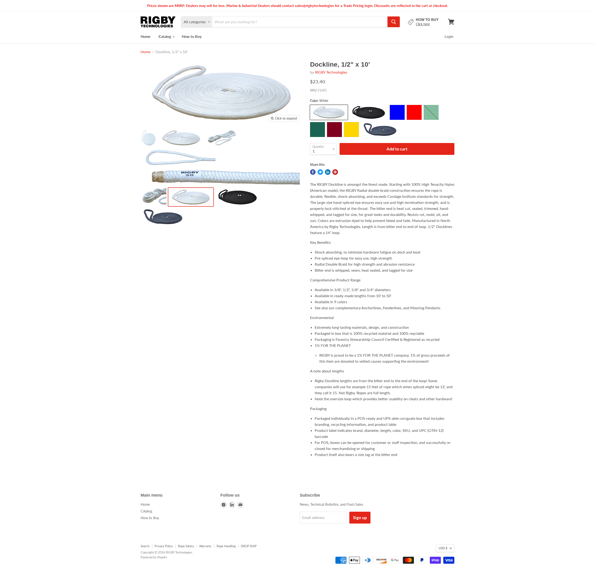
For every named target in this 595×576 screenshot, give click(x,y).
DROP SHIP (249, 546)
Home (146, 36)
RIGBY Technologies (331, 72)
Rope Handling (226, 546)
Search (145, 546)
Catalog (165, 36)
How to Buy (192, 36)
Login (449, 36)
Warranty (205, 546)
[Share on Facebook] (313, 172)
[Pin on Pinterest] (335, 172)
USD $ (443, 548)
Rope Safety (186, 546)
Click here (423, 24)
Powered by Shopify (154, 557)
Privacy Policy (164, 546)
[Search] (393, 21)
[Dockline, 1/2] (148, 138)
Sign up (360, 517)
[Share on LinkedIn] (328, 172)
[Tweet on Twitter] (320, 172)
